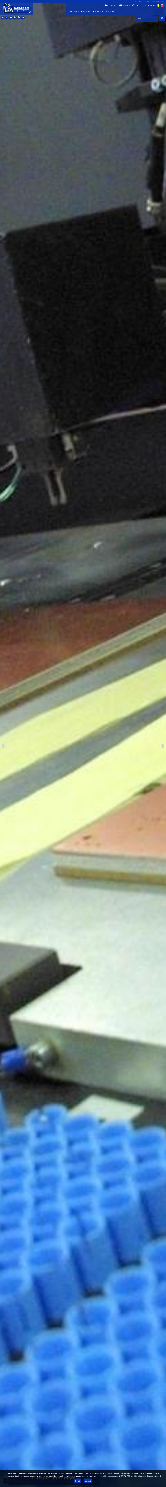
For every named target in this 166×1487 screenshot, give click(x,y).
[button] (74, 12)
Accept (88, 1481)
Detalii (77, 1481)
